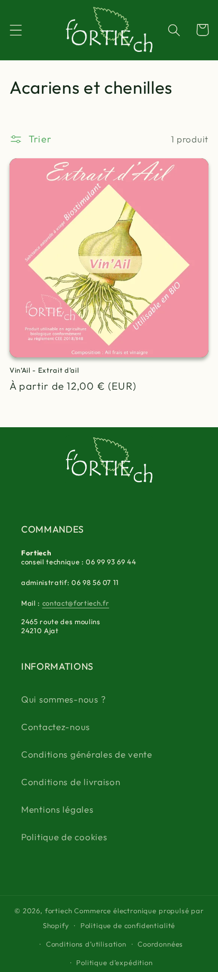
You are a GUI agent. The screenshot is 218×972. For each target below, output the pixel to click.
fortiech (58, 910)
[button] (16, 30)
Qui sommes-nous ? (63, 699)
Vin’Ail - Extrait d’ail (44, 370)
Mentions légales (57, 809)
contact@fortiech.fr (76, 603)
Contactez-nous (55, 726)
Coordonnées (160, 944)
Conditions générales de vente (86, 754)
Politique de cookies (64, 836)
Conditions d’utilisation (86, 944)
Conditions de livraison (71, 781)
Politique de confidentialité (128, 925)
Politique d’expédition (114, 962)
